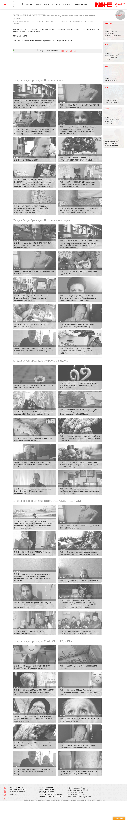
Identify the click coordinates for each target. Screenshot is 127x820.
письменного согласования (97, 800)
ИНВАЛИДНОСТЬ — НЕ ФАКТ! (33, 22)
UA (13, 4)
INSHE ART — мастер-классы (48, 793)
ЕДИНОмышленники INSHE (18, 789)
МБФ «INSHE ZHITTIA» (16, 788)
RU (13, 6)
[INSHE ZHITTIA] (109, 4)
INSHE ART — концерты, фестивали (50, 795)
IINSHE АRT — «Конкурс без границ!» (51, 796)
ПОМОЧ (16, 36)
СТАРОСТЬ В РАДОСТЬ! (51, 22)
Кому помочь (14, 793)
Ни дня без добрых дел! (17, 791)
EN (13, 2)
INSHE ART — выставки (46, 789)
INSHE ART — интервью (46, 791)
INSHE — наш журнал (46, 788)
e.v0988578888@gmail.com (81, 797)
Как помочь (13, 795)
